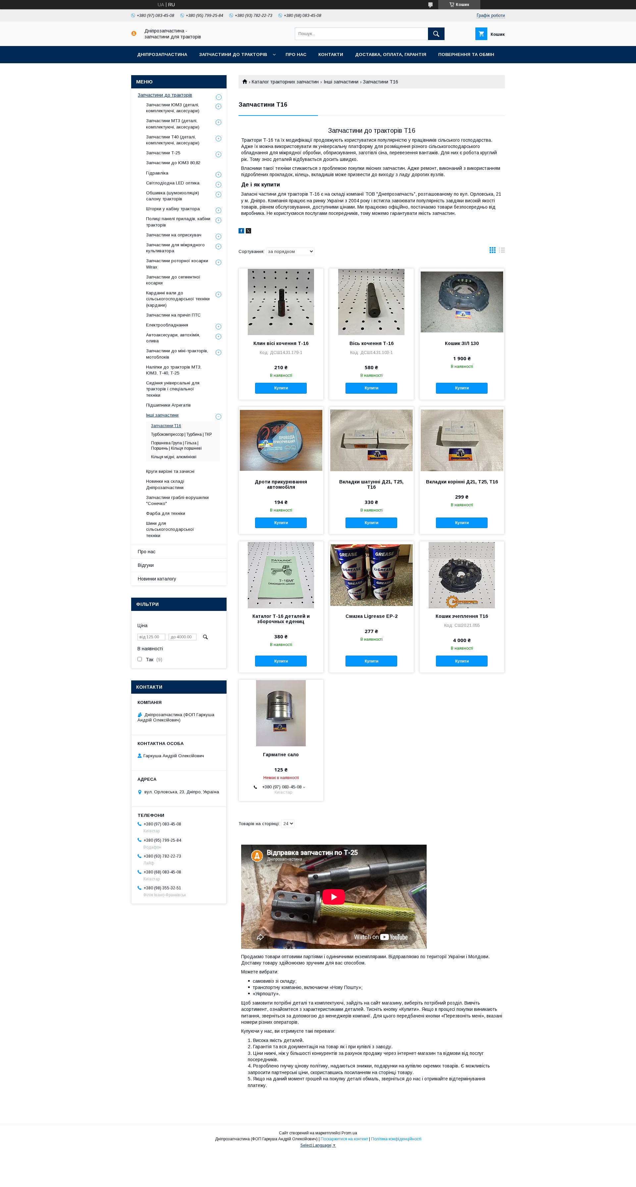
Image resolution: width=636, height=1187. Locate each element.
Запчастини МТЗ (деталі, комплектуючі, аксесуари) (172, 123)
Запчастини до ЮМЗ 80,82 (173, 162)
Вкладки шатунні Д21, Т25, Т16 (371, 484)
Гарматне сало (281, 754)
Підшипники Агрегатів (168, 405)
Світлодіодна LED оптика (172, 182)
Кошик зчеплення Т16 (462, 616)
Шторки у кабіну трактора (173, 208)
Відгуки (146, 565)
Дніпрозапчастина (162, 54)
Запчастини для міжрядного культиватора (175, 247)
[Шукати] (436, 33)
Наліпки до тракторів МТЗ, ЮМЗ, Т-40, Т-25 (173, 370)
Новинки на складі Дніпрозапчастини (165, 484)
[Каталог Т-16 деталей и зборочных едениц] (281, 574)
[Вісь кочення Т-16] (371, 302)
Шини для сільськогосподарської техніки (170, 529)
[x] (248, 231)
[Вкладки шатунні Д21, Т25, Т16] (371, 440)
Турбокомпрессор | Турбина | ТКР (181, 434)
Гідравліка (157, 173)
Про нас (296, 54)
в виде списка (502, 251)
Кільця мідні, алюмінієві (173, 457)
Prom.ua (349, 1133)
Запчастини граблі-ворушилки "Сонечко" (177, 500)
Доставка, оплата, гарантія (390, 54)
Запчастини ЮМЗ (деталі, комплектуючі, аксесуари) (172, 107)
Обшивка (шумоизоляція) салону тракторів (172, 195)
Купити (281, 388)
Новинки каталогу (157, 578)
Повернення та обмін (466, 54)
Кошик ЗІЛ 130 (462, 343)
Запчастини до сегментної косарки (173, 279)
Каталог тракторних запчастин (285, 81)
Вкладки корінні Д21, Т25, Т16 (462, 481)
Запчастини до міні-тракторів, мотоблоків (177, 353)
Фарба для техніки (165, 513)
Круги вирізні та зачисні (170, 471)
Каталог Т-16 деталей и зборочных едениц (281, 619)
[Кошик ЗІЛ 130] (462, 302)
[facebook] (241, 231)
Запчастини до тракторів (233, 54)
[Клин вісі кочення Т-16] (281, 302)
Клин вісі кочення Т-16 (280, 343)
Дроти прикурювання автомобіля (281, 484)
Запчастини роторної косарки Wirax (177, 263)
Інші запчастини (341, 81)
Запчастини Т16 (166, 425)
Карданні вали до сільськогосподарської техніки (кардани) (178, 298)
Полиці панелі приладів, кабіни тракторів (178, 221)
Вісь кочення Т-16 (371, 343)
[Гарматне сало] (281, 713)
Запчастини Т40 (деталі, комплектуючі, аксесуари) (172, 139)
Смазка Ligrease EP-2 (371, 616)
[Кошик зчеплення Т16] (462, 574)
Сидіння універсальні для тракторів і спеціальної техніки (172, 388)
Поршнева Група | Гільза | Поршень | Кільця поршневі (176, 446)
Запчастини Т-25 (163, 152)
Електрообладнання (167, 324)
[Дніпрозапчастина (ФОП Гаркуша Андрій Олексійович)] (133, 34)
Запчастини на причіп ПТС (173, 315)
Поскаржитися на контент (344, 1139)
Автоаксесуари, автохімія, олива (173, 337)
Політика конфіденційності (396, 1139)
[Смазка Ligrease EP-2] (371, 574)
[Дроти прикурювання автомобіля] (281, 440)
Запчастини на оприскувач (173, 234)
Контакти (330, 54)
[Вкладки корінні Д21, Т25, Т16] (462, 440)
